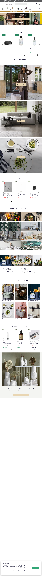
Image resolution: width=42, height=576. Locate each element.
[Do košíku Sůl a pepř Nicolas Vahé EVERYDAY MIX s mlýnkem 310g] (38, 349)
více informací (21, 84)
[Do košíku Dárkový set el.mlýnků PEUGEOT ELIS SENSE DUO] (38, 201)
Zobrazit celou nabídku (20, 59)
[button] (3, 19)
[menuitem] (3, 8)
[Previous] (3, 45)
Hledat (25, 3)
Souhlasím (35, 567)
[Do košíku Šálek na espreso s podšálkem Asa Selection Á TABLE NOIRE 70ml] (12, 349)
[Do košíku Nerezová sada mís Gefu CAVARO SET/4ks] (25, 55)
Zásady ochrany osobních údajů (12, 566)
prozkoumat (21, 120)
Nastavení (5, 572)
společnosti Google (21, 570)
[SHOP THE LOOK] (21, 385)
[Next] (39, 45)
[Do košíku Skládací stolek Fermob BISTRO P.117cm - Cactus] (12, 201)
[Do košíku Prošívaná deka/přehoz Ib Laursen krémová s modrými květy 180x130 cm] (12, 55)
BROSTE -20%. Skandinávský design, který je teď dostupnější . (20, 11)
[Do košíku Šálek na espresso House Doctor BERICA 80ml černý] (25, 349)
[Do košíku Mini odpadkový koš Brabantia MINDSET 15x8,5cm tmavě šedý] (25, 201)
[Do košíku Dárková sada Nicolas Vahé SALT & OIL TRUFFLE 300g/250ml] (38, 55)
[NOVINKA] (9, 41)
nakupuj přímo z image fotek (21, 395)
